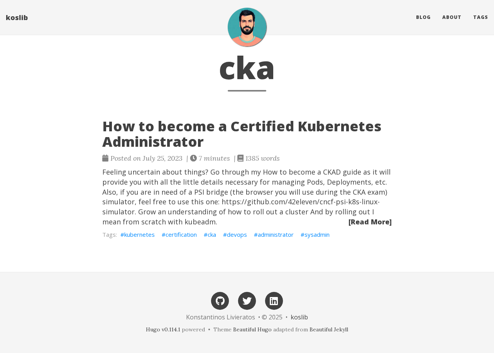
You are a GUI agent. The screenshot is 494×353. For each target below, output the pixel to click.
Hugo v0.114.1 (163, 329)
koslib (17, 17)
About (452, 17)
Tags (480, 17)
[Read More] (370, 221)
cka (212, 234)
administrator (276, 234)
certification (181, 234)
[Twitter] (247, 300)
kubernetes (139, 234)
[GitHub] (220, 300)
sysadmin (317, 234)
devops (237, 234)
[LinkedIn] (274, 300)
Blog (423, 17)
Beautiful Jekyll (329, 329)
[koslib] (247, 27)
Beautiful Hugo (252, 329)
